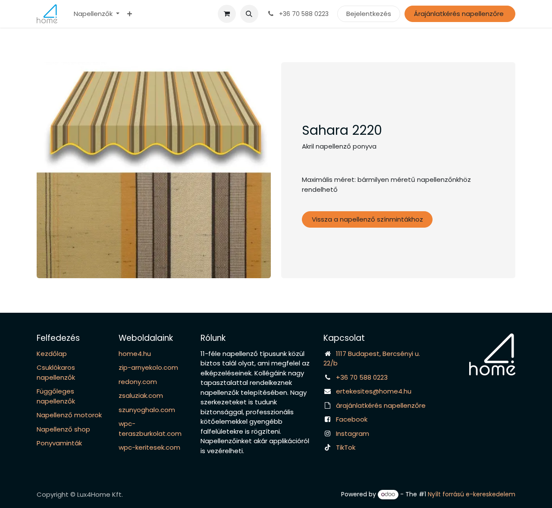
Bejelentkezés (368, 13)
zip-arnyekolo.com (148, 367)
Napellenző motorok (69, 414)
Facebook (351, 419)
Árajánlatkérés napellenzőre (459, 13)
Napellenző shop (63, 429)
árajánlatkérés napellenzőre (381, 405)
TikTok (345, 447)
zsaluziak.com (141, 395)
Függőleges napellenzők (56, 396)
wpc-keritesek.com (149, 447)
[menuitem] (96, 14)
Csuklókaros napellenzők (56, 372)
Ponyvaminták (59, 443)
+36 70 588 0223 (362, 377)
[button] (249, 14)
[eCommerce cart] (227, 14)
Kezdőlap (52, 353)
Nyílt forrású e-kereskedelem (471, 494)
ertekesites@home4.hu (373, 391)
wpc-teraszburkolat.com (150, 428)
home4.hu (135, 353)
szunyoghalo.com (147, 409)
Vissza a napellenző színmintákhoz (367, 219)
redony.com (138, 381)
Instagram (352, 433)
